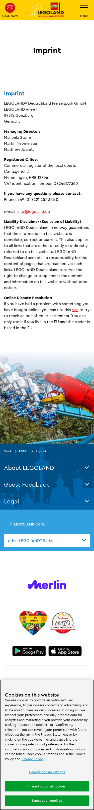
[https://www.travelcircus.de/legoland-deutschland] (62, 622)
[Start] (33, 622)
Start (7, 451)
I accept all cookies (47, 800)
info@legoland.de (33, 211)
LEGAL (23, 451)
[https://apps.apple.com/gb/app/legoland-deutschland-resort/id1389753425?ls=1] (65, 651)
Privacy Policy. (32, 759)
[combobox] (47, 540)
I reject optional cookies (46, 786)
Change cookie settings (47, 772)
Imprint (41, 451)
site (75, 309)
